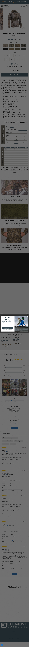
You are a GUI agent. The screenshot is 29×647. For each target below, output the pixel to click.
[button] (7, 329)
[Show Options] (12, 326)
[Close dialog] (27, 316)
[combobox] (7, 326)
